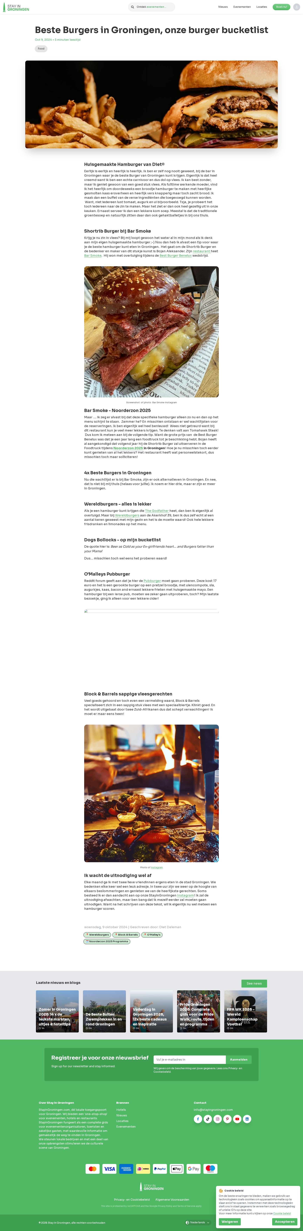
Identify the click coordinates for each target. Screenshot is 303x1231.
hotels (121, 1110)
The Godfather (157, 511)
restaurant (202, 251)
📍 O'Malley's (152, 934)
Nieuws (223, 6)
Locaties (261, 6)
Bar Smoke (93, 256)
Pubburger (152, 581)
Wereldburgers (127, 515)
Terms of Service (186, 1206)
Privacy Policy (165, 1206)
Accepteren (285, 1222)
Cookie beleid (282, 1213)
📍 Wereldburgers (97, 934)
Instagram (157, 867)
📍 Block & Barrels (126, 934)
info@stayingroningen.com (213, 1110)
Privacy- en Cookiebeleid (132, 1200)
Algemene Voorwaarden (172, 1200)
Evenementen (242, 6)
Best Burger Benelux (176, 256)
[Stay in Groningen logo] (151, 1186)
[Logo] (23, 7)
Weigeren (230, 1222)
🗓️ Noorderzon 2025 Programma (107, 941)
